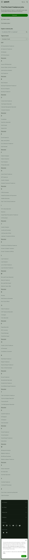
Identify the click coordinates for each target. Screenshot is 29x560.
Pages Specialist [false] (4, 327)
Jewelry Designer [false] (5, 227)
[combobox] (14, 39)
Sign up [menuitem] (23, 1)
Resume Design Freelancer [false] (7, 364)
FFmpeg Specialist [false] (5, 164)
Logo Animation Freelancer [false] (7, 267)
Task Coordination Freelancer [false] (8, 395)
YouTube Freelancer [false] (5, 482)
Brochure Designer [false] (5, 88)
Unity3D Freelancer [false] (5, 413)
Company (4, 517)
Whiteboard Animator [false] (6, 450)
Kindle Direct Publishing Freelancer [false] (9, 245)
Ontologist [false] (3, 314)
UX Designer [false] (4, 416)
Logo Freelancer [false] (4, 258)
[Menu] (2, 2)
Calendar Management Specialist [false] (8, 106)
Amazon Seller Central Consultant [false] (8, 67)
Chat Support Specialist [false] (6, 103)
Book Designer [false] (4, 82)
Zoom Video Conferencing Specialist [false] (9, 492)
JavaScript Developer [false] (6, 230)
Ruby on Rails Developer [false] (6, 367)
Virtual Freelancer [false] (5, 432)
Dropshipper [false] (4, 119)
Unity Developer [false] (4, 422)
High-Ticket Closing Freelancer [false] (8, 201)
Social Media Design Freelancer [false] (8, 386)
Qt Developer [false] (4, 348)
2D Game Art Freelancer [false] (6, 49)
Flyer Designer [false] (4, 161)
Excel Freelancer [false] (5, 137)
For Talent (4, 507)
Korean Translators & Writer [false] (7, 251)
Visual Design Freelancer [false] (6, 438)
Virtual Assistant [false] (4, 435)
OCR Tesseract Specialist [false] (7, 311)
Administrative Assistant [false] (6, 70)
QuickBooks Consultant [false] (6, 351)
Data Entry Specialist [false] (5, 122)
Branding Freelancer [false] (5, 91)
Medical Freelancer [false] (5, 280)
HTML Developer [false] (5, 192)
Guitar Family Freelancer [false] (6, 174)
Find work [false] (14, 15)
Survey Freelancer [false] (5, 377)
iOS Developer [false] (4, 217)
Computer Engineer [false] (5, 109)
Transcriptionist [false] (4, 401)
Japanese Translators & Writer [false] (8, 236)
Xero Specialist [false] (4, 471)
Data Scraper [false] (4, 125)
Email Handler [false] (4, 146)
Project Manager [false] (5, 333)
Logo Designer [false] (4, 261)
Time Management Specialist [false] (7, 404)
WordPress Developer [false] (6, 456)
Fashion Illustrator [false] (5, 158)
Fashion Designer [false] (5, 155)
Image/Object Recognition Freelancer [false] (9, 214)
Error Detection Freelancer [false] (7, 143)
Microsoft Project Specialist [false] (7, 277)
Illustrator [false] (3, 211)
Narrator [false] (3, 295)
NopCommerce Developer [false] (7, 298)
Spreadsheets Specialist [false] (6, 380)
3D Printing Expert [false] (5, 55)
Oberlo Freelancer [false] (5, 308)
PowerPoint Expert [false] (5, 336)
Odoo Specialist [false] (4, 317)
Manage (24, 556)
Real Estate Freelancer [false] (6, 358)
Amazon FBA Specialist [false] (6, 64)
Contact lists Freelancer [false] (6, 100)
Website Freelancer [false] (5, 453)
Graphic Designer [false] (5, 180)
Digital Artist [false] (4, 128)
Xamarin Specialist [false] (5, 468)
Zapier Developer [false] (5, 495)
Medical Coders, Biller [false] (6, 286)
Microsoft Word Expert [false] (6, 283)
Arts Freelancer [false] (4, 73)
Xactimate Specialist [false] (5, 474)
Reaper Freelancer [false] (5, 361)
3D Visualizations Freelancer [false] (7, 46)
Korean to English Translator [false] (7, 248)
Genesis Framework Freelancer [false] (8, 183)
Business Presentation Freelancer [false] (8, 85)
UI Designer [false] (3, 419)
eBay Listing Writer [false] (5, 140)
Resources (4, 512)
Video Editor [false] (4, 441)
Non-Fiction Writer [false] (5, 301)
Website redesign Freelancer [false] (7, 459)
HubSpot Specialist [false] (5, 198)
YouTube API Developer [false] (6, 485)
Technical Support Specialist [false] (7, 398)
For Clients (4, 502)
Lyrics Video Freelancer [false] (6, 264)
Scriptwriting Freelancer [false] (6, 383)
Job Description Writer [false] (6, 233)
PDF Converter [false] (4, 330)
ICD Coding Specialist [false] (6, 208)
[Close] (26, 540)
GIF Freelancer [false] (4, 177)
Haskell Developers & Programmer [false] (9, 195)
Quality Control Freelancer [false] (7, 345)
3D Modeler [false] (3, 52)
